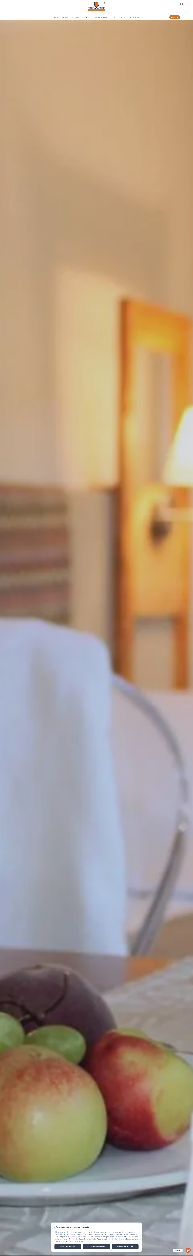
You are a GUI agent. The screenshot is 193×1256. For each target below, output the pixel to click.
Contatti (122, 17)
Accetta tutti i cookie (125, 1247)
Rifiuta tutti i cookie (67, 1247)
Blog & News (134, 17)
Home (56, 17)
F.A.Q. (113, 17)
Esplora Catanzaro (101, 17)
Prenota (174, 17)
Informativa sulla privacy (77, 1241)
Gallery (87, 17)
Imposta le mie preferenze (96, 1247)
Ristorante (76, 17)
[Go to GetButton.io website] (188, 1254)
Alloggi (65, 17)
